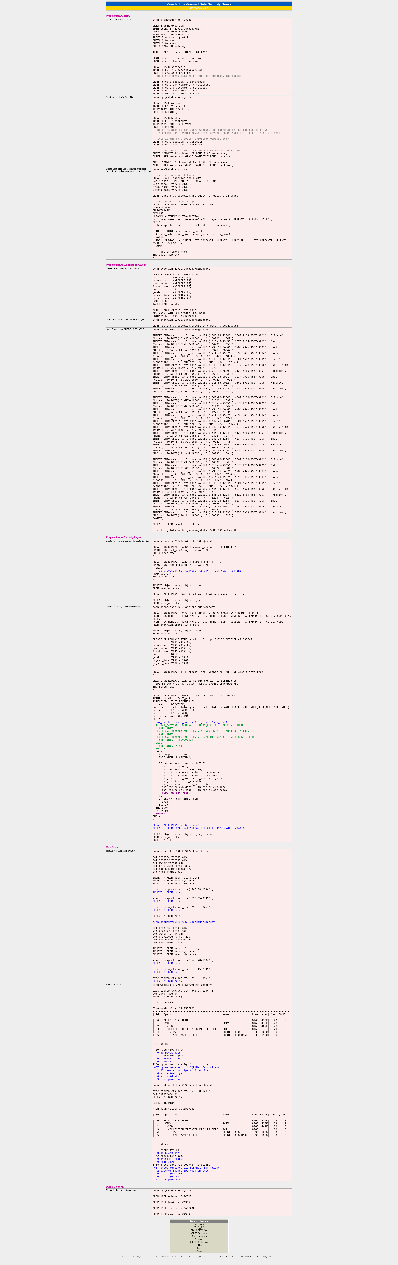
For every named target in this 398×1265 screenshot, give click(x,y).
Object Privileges (199, 1236)
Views (199, 1251)
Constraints (199, 1224)
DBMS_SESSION (199, 1230)
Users (199, 1248)
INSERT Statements (199, 1233)
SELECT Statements (199, 1242)
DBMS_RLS (199, 1227)
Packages (199, 1239)
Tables (199, 1245)
